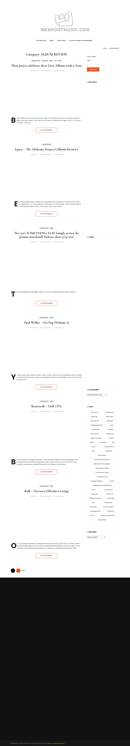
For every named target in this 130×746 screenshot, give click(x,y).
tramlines (110, 511)
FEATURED (45, 60)
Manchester (102, 455)
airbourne (94, 412)
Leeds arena (108, 447)
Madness (109, 451)
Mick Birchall (60, 154)
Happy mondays (96, 438)
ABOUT (52, 40)
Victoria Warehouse (108, 515)
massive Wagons (96, 481)
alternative (109, 412)
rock (93, 503)
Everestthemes (59, 743)
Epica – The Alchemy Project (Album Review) (46, 149)
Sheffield (93, 507)
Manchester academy (102, 460)
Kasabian (103, 442)
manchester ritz (102, 477)
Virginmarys (102, 520)
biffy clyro (109, 417)
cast (111, 425)
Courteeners (95, 429)
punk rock (109, 494)
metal (112, 481)
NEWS (51, 60)
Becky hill (94, 417)
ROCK (60, 60)
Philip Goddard (60, 70)
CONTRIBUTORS (41, 40)
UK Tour (92, 515)
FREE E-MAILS (61, 40)
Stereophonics (95, 511)
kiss (113, 442)
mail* (89, 60)
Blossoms (110, 421)
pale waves (109, 490)
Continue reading (46, 130)
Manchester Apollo (102, 468)
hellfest (111, 438)
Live (93, 451)
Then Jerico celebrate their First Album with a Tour (46, 66)
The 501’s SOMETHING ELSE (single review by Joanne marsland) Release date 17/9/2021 (46, 235)
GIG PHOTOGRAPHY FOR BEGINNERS (81, 40)
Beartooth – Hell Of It (46, 406)
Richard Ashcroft (95, 498)
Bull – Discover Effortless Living (46, 491)
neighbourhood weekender (102, 485)
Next (23, 571)
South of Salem (108, 507)
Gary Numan (94, 434)
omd (93, 490)
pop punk (94, 494)
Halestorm (110, 434)
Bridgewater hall (96, 425)
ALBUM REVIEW (35, 60)
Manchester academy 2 (102, 464)
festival (110, 429)
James (92, 442)
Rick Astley (111, 498)
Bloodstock (95, 421)
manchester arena (102, 472)
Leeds (93, 447)
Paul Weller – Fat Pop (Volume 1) (46, 322)
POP (55, 60)
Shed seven (108, 503)
